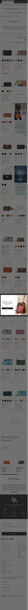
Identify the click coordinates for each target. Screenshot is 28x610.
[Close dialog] (26, 296)
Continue (7, 308)
